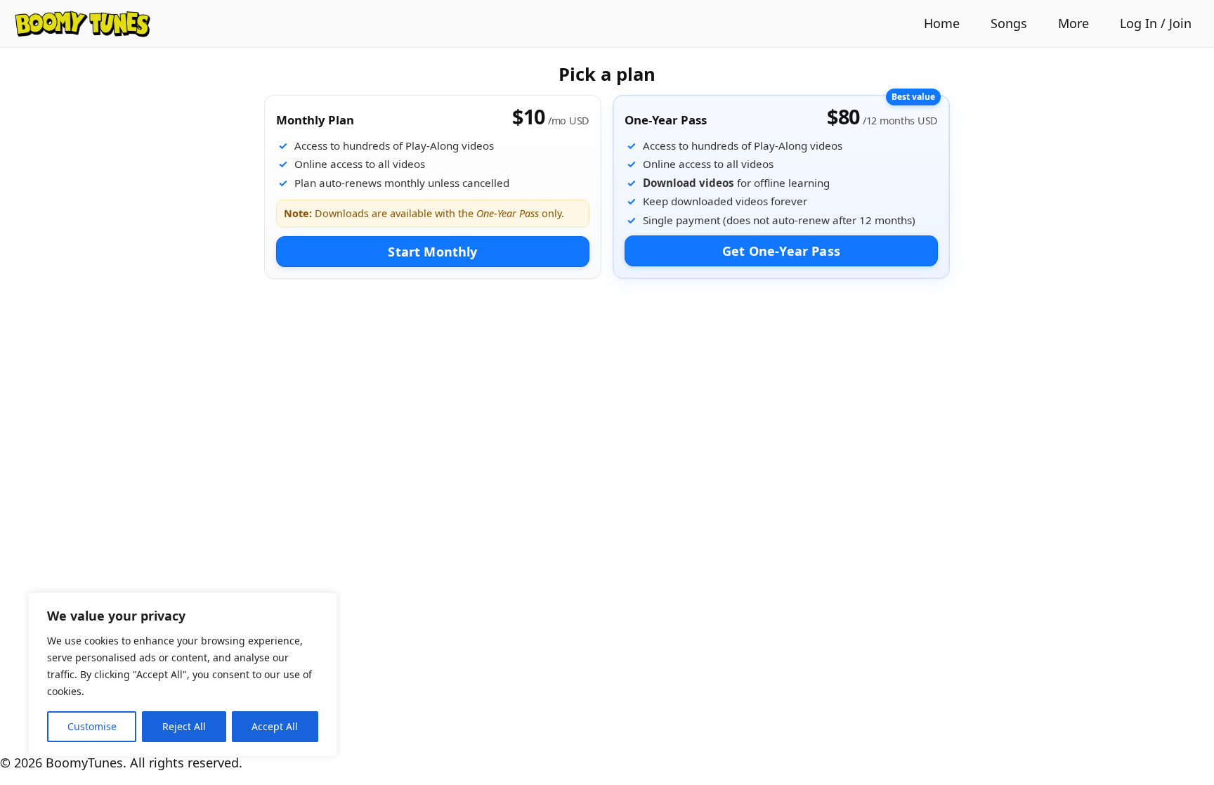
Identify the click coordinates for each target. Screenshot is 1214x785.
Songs (1009, 23)
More (1073, 23)
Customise (92, 726)
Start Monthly (432, 251)
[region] (182, 674)
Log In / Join (1156, 23)
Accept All (275, 726)
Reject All (184, 726)
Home (942, 23)
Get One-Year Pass (781, 250)
